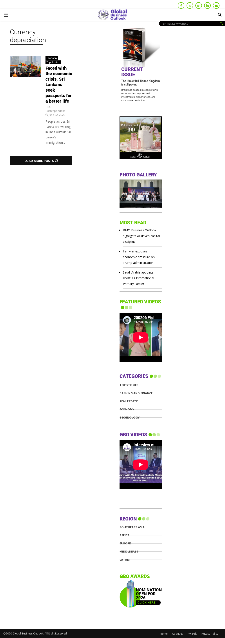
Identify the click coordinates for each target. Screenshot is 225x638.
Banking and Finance (136, 393)
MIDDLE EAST (129, 551)
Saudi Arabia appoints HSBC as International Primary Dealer (138, 278)
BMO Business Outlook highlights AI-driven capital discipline (141, 236)
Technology (130, 417)
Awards (192, 634)
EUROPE (125, 543)
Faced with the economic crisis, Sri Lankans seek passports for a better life (58, 85)
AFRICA (124, 535)
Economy (52, 58)
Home (164, 634)
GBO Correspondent (55, 109)
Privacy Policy (209, 634)
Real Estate (129, 401)
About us (177, 634)
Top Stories (53, 62)
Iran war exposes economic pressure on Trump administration (139, 257)
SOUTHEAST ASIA (132, 527)
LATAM (125, 560)
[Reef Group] (141, 157)
